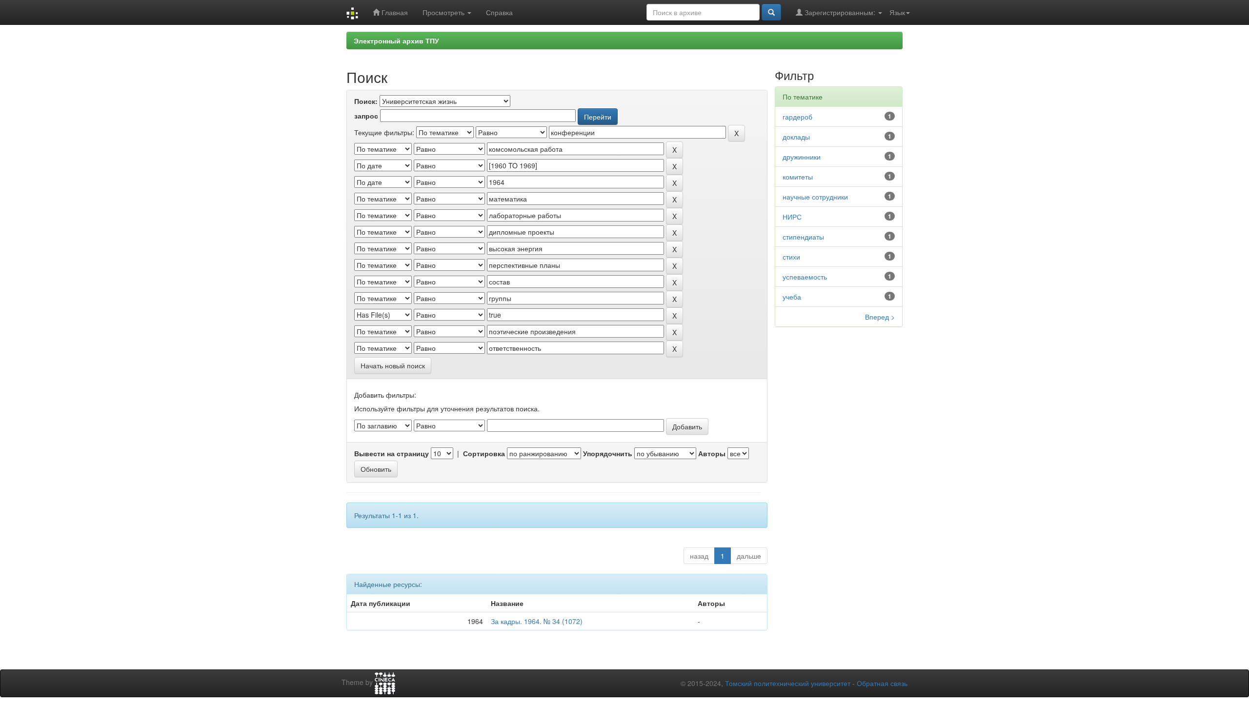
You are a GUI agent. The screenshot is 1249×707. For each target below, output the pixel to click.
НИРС (792, 217)
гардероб (797, 116)
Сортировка (484, 453)
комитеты (798, 177)
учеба (792, 297)
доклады (796, 136)
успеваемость (805, 277)
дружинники (802, 157)
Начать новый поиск (393, 365)
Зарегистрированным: (840, 12)
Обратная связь (882, 683)
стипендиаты (803, 237)
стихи (791, 257)
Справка (499, 12)
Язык (897, 12)
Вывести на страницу (391, 453)
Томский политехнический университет (787, 683)
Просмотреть (444, 12)
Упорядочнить (607, 453)
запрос (366, 116)
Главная (394, 12)
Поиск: (366, 101)
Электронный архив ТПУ (396, 40)
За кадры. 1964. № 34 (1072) (537, 621)
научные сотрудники (815, 197)
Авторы (711, 453)
